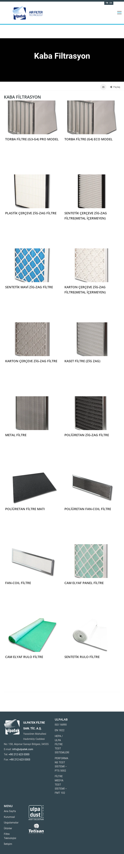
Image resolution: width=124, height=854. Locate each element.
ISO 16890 (61, 724)
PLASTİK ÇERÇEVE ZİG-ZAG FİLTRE (31, 213)
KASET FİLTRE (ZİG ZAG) (82, 361)
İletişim (8, 843)
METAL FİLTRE (15, 435)
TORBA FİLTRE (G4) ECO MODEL (88, 139)
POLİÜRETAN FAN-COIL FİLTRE (87, 509)
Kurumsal (9, 816)
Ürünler (8, 828)
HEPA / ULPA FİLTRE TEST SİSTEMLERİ (62, 744)
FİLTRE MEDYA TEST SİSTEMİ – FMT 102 (61, 784)
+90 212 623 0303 (19, 759)
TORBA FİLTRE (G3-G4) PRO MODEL (32, 139)
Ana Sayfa (10, 811)
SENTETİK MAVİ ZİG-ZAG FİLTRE (29, 287)
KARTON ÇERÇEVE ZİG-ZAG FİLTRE (31, 361)
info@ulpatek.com (22, 749)
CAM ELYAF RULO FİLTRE (24, 657)
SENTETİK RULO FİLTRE (82, 657)
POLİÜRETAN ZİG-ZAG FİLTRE (86, 435)
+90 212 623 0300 (19, 754)
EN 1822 (59, 730)
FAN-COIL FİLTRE (18, 583)
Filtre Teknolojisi (10, 836)
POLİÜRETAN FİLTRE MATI (25, 509)
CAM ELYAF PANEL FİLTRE (84, 583)
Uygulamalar (11, 822)
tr (107, 3)
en (110, 3)
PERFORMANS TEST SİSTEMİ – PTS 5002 (61, 764)
